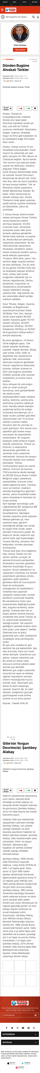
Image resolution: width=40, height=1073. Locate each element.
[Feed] (34, 1028)
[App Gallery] (20, 1067)
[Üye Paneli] (37, 17)
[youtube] (23, 1028)
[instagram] (18, 1028)
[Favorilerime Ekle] (35, 108)
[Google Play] (26, 1063)
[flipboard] (28, 1028)
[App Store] (12, 1063)
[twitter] (12, 1028)
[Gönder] (36, 1015)
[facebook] (7, 1028)
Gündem (10, 59)
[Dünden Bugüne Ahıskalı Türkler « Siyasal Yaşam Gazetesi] (10, 10)
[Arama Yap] (32, 17)
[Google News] (12, 81)
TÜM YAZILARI (20, 50)
